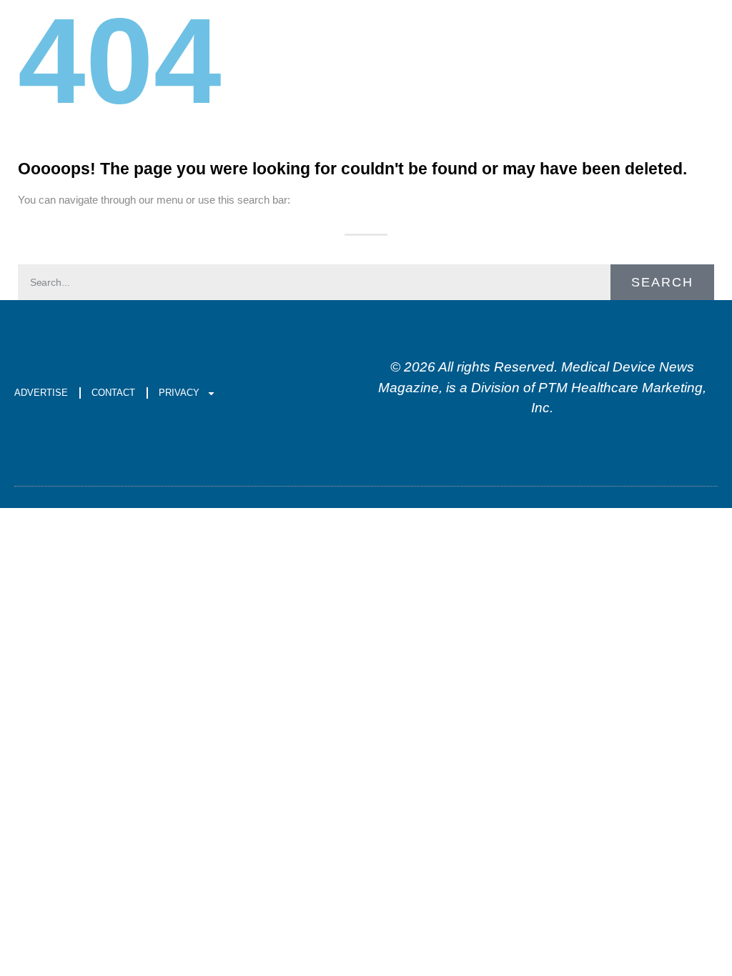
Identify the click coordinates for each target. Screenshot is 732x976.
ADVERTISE (41, 392)
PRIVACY (179, 392)
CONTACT (113, 392)
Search (662, 282)
